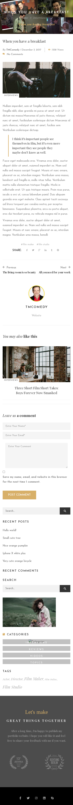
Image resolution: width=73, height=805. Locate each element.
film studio (43, 244)
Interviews (40, 17)
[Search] (65, 511)
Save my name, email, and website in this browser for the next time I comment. (35, 479)
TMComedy (12, 50)
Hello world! (9, 530)
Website (36, 315)
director (17, 679)
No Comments (15, 54)
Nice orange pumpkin (15, 546)
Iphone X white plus (14, 553)
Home (24, 17)
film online (51, 679)
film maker (28, 244)
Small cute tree (12, 538)
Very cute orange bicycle (17, 561)
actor (6, 679)
